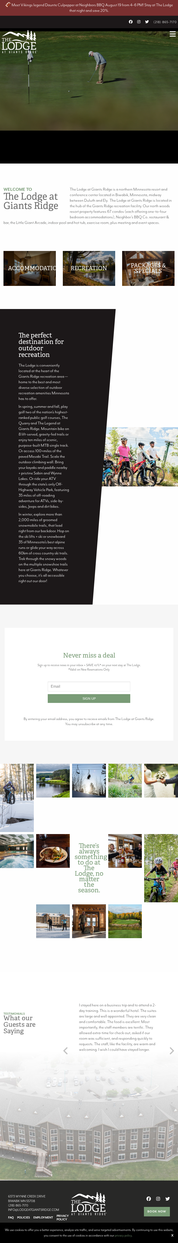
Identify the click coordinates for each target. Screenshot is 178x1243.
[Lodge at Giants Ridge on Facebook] (131, 22)
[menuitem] (12, 1218)
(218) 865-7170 (165, 22)
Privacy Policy (63, 1218)
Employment (43, 1217)
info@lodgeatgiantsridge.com (33, 1210)
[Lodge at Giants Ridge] (19, 41)
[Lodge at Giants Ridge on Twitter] (147, 22)
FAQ (11, 1217)
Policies (23, 1217)
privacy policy (123, 1235)
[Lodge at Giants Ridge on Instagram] (139, 22)
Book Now (156, 1211)
